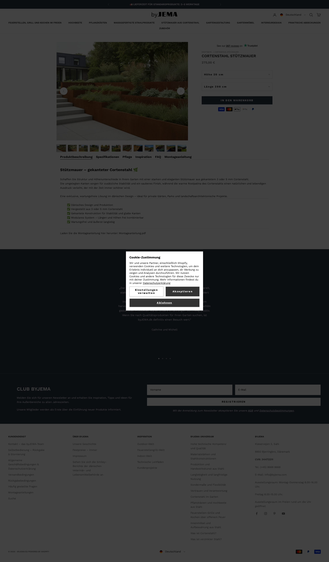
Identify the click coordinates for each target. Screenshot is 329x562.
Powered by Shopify (38, 552)
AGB (250, 410)
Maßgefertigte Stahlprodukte (134, 22)
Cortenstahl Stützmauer (227, 52)
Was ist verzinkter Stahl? (206, 539)
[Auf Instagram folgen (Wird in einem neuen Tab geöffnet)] (265, 513)
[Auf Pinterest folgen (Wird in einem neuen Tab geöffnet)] (274, 513)
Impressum (80, 456)
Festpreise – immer (85, 450)
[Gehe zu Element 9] (149, 148)
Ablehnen (164, 302)
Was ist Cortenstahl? (203, 533)
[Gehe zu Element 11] (171, 148)
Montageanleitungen (20, 492)
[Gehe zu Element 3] (83, 148)
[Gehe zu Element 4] (94, 148)
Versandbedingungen (21, 474)
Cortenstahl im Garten (204, 496)
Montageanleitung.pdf (132, 233)
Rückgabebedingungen (22, 480)
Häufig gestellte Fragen (22, 486)
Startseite (207, 52)
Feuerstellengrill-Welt (150, 450)
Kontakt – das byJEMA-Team (26, 444)
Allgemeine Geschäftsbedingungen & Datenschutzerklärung (23, 464)
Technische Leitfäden (150, 462)
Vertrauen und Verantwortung (209, 490)
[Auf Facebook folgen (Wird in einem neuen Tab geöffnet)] (256, 513)
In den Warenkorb (237, 100)
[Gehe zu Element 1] (61, 148)
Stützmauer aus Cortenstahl (180, 22)
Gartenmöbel (245, 22)
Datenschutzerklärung (156, 283)
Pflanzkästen (98, 22)
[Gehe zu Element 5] (105, 148)
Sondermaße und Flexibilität (208, 484)
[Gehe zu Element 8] (138, 148)
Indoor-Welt (144, 456)
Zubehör (164, 28)
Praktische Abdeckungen (304, 22)
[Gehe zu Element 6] (116, 148)
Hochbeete (75, 22)
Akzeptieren (183, 291)
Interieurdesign (271, 22)
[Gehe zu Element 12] (182, 148)
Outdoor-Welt (145, 444)
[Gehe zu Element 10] (160, 148)
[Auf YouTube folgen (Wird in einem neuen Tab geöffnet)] (283, 513)
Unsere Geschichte (84, 444)
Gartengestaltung (218, 22)
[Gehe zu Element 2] (72, 148)
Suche (12, 498)
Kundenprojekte (147, 467)
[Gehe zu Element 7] (127, 148)
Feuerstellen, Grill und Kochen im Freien (35, 22)
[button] (293, 15)
